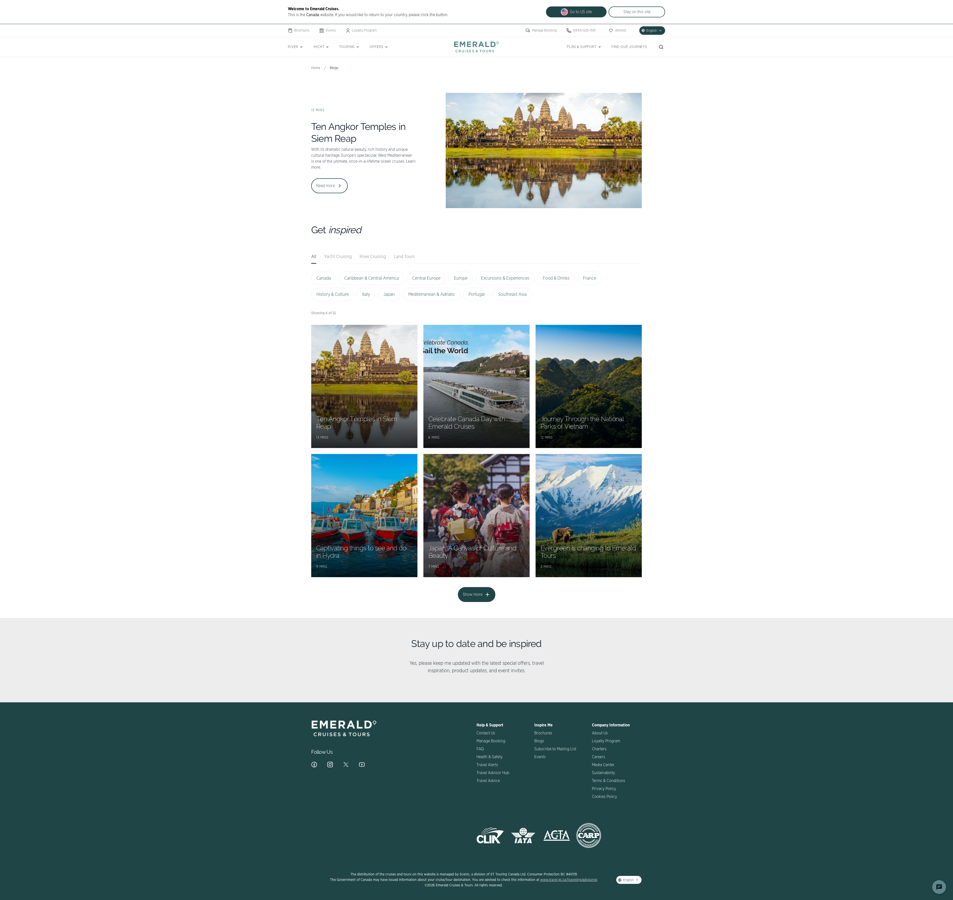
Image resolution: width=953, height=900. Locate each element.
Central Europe (426, 278)
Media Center (603, 765)
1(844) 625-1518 (584, 30)
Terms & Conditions (608, 781)
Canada (323, 278)
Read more (325, 186)
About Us (600, 733)
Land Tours (404, 257)
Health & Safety (489, 757)
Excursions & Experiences (505, 278)
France (589, 278)
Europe (461, 278)
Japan (389, 294)
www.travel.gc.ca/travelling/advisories (568, 880)
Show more (472, 595)
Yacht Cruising (338, 257)
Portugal (477, 294)
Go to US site (581, 12)
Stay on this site (636, 12)
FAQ (480, 749)
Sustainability (603, 773)
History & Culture (332, 294)
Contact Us (485, 733)
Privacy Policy (604, 789)
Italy (366, 294)
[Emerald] (476, 46)
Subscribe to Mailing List (555, 749)
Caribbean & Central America (371, 278)
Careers (598, 757)
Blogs (539, 741)
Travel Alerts (487, 765)
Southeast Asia (512, 294)
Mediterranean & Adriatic (431, 294)
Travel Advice (488, 781)
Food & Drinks (556, 278)
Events (331, 30)
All (313, 257)
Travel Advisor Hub (492, 773)
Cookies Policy (604, 797)
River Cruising (373, 257)
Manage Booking (544, 30)
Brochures (301, 30)
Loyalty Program (364, 30)
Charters (599, 749)
